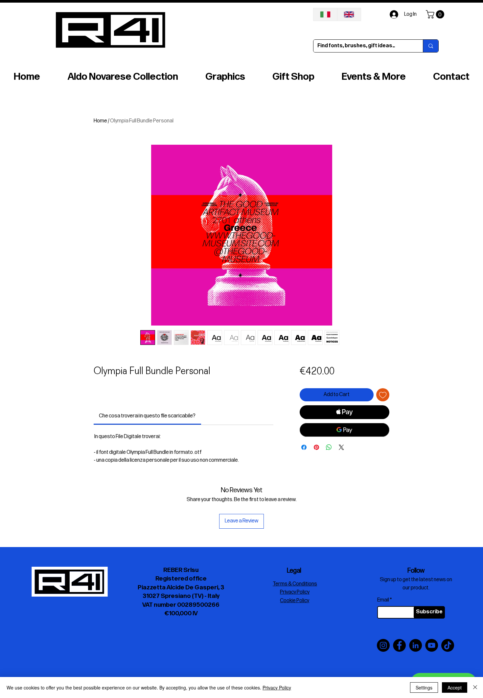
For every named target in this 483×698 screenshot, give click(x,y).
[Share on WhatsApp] (329, 447)
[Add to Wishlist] (382, 394)
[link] (147, 416)
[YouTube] (431, 645)
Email (383, 600)
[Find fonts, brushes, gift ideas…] (430, 46)
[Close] (475, 687)
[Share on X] (341, 447)
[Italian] (325, 14)
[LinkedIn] (415, 645)
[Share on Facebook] (304, 447)
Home (100, 121)
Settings (424, 687)
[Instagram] (383, 645)
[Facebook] (399, 645)
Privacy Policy (277, 687)
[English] (349, 14)
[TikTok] (447, 645)
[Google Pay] (344, 430)
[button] (436, 14)
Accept (455, 687)
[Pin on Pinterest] (316, 447)
